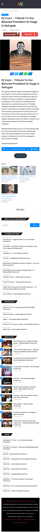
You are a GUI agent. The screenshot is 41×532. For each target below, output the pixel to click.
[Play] (4, 149)
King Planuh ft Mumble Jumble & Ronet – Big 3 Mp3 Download (24, 388)
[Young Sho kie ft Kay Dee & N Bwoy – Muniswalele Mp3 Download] (7, 360)
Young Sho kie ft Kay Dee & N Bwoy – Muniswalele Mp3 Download (25, 359)
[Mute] (32, 149)
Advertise (13, 519)
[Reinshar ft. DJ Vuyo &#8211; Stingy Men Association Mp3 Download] (10, 188)
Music (9, 11)
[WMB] (20, 4)
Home (4, 11)
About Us (20, 519)
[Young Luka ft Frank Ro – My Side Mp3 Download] (7, 371)
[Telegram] (30, 73)
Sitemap (32, 501)
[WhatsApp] (25, 73)
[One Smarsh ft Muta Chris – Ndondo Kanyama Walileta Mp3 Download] (7, 352)
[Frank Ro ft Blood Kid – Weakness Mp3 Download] (7, 415)
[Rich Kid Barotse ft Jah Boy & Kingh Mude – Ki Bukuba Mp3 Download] (7, 343)
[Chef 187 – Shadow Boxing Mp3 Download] (7, 381)
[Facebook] (11, 73)
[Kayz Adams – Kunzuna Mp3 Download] (7, 406)
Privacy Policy (17, 522)
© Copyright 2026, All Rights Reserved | (18, 501)
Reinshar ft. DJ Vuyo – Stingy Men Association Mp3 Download (9, 196)
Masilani (5, 30)
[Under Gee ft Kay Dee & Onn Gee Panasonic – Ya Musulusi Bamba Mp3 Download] (7, 423)
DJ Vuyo (21, 209)
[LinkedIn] (20, 73)
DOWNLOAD (20, 156)
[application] (20, 149)
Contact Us (25, 522)
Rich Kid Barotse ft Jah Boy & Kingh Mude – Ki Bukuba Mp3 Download (25, 342)
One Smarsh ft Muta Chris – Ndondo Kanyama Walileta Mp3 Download (26, 351)
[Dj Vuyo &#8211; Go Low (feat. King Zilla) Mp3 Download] (10, 170)
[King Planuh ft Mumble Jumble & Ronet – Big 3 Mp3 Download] (7, 389)
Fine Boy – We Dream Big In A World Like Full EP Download (25, 396)
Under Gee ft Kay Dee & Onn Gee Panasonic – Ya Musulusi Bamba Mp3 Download (26, 423)
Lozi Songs (15, 11)
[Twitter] (16, 73)
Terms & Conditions (29, 519)
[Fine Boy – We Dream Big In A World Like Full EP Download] (7, 398)
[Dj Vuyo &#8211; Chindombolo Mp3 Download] (28, 170)
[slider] (36, 149)
